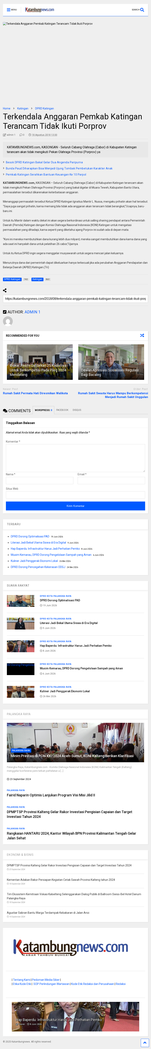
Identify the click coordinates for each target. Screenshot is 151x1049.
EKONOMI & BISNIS (20, 854)
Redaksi (121, 983)
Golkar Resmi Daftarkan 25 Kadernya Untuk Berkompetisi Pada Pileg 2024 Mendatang (38, 370)
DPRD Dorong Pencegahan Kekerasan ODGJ (38, 567)
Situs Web (12, 488)
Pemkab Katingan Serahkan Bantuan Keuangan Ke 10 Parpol (46, 174)
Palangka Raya (21, 750)
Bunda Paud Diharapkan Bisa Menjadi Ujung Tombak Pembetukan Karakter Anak (59, 168)
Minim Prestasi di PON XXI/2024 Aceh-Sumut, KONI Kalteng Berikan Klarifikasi (72, 756)
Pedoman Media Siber (46, 979)
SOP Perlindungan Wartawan (51, 983)
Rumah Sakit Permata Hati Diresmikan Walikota (35, 393)
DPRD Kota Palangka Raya (56, 596)
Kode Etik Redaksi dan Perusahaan (92, 983)
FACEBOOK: (62, 410)
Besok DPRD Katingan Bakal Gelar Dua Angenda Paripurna (44, 162)
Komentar (13, 441)
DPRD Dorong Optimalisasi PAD (30, 536)
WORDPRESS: (43, 410)
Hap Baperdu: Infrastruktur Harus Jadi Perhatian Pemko (45, 548)
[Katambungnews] (37, 13)
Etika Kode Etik (22, 983)
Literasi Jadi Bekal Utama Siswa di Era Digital (38, 542)
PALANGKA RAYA (19, 714)
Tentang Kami (21, 979)
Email (82, 474)
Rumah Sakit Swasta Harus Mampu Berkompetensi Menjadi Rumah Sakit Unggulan (113, 395)
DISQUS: (77, 410)
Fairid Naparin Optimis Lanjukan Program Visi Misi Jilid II (51, 795)
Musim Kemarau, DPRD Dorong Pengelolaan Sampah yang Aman (51, 554)
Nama (10, 474)
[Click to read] (111, 362)
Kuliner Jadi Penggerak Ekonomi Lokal (34, 560)
